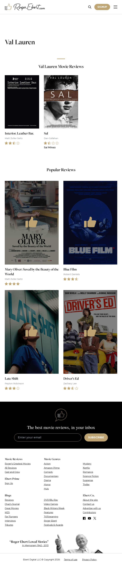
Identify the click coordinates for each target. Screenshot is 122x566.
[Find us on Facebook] (84, 518)
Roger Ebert (50, 520)
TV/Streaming (51, 516)
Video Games (51, 504)
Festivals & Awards (53, 525)
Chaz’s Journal (12, 504)
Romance (88, 472)
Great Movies (12, 508)
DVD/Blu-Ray (51, 500)
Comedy (48, 472)
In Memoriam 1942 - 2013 (35, 545)
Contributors (89, 512)
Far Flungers (11, 516)
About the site (90, 500)
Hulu (46, 488)
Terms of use (70, 559)
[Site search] (89, 7)
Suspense (88, 480)
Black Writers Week (54, 508)
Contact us (88, 504)
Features (48, 512)
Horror (47, 484)
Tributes (9, 525)
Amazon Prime (52, 468)
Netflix (86, 468)
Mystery (87, 463)
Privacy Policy (89, 559)
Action (47, 463)
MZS (7, 512)
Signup (102, 6)
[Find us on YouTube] (89, 518)
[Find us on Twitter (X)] (94, 518)
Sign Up (9, 483)
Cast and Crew (12, 472)
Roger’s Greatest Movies (17, 463)
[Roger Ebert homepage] (25, 7)
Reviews (9, 500)
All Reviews (11, 468)
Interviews (10, 520)
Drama (47, 480)
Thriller (86, 484)
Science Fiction (91, 476)
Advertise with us (92, 508)
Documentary (51, 476)
